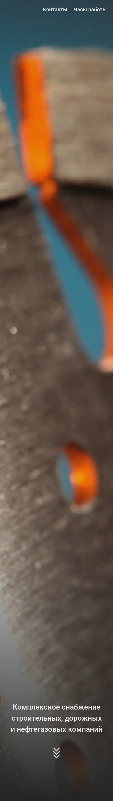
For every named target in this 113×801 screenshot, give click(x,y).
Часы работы (90, 9)
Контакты (55, 9)
